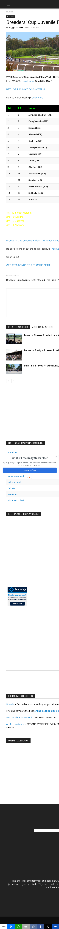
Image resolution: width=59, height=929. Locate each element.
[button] (29, 458)
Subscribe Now (29, 470)
